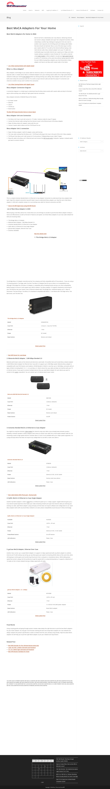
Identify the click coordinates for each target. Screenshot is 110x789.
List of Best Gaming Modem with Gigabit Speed (21, 66)
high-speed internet (67, 56)
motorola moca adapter (41, 685)
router (16, 372)
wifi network (26, 76)
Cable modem (41, 56)
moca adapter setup (16, 685)
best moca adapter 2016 (50, 680)
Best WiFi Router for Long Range (17, 355)
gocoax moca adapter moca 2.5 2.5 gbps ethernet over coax (52, 684)
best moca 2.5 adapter (30, 680)
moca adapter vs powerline (28, 685)
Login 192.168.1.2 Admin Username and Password (22, 647)
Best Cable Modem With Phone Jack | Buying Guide (22, 495)
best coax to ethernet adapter (16, 680)
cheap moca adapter (52, 682)
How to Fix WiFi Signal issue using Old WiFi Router (22, 206)
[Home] (69, 17)
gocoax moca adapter (31, 684)
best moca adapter (40, 680)
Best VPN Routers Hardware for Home (18, 651)
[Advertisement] (20, 48)
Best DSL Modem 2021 (40, 233)
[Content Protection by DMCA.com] (83, 180)
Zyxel (28, 501)
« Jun (42, 782)
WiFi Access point (48, 138)
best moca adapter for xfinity (27, 682)
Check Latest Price (40, 346)
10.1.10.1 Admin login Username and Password (21, 649)
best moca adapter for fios (63, 680)
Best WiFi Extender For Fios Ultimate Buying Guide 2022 (23, 645)
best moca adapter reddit (41, 682)
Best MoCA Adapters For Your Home (94, 17)
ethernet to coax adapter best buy (17, 684)
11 (39, 769)
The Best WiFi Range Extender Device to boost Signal (21, 112)
